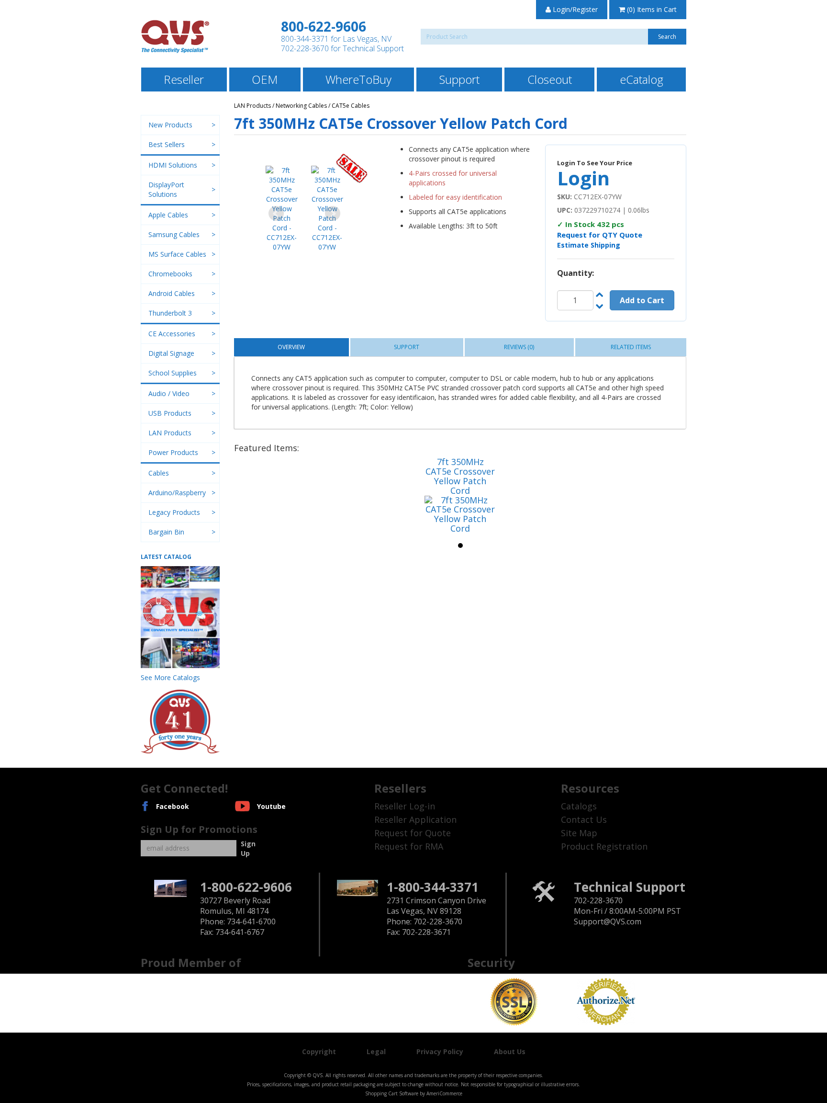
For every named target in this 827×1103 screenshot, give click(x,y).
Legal (376, 1051)
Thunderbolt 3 (170, 313)
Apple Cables (168, 214)
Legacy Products (174, 512)
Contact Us (584, 819)
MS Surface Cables (177, 254)
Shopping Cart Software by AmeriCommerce (413, 1093)
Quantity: (575, 273)
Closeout (549, 79)
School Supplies (172, 372)
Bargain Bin (166, 531)
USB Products (169, 413)
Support (459, 79)
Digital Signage (171, 353)
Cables (158, 473)
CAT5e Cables (350, 106)
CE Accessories (171, 333)
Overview (291, 347)
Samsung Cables (174, 234)
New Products (170, 124)
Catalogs (579, 806)
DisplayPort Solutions (166, 189)
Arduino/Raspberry (177, 492)
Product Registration (604, 846)
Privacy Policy (439, 1051)
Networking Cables (301, 106)
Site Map (579, 833)
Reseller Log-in (404, 806)
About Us (509, 1051)
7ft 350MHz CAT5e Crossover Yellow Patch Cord (460, 476)
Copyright (319, 1051)
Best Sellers (166, 144)
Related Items (631, 347)
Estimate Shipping (588, 245)
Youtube (271, 806)
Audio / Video (169, 393)
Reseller (184, 79)
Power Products (173, 452)
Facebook (172, 806)
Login (583, 178)
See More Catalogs (170, 677)
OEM (265, 79)
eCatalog (641, 79)
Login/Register (574, 9)
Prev (276, 213)
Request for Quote (412, 833)
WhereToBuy (358, 79)
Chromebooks (170, 273)
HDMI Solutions (172, 165)
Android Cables (171, 293)
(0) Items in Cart (651, 9)
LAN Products (252, 106)
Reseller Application (415, 819)
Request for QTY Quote (599, 234)
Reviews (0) (519, 347)
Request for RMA (408, 846)
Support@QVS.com (607, 921)
